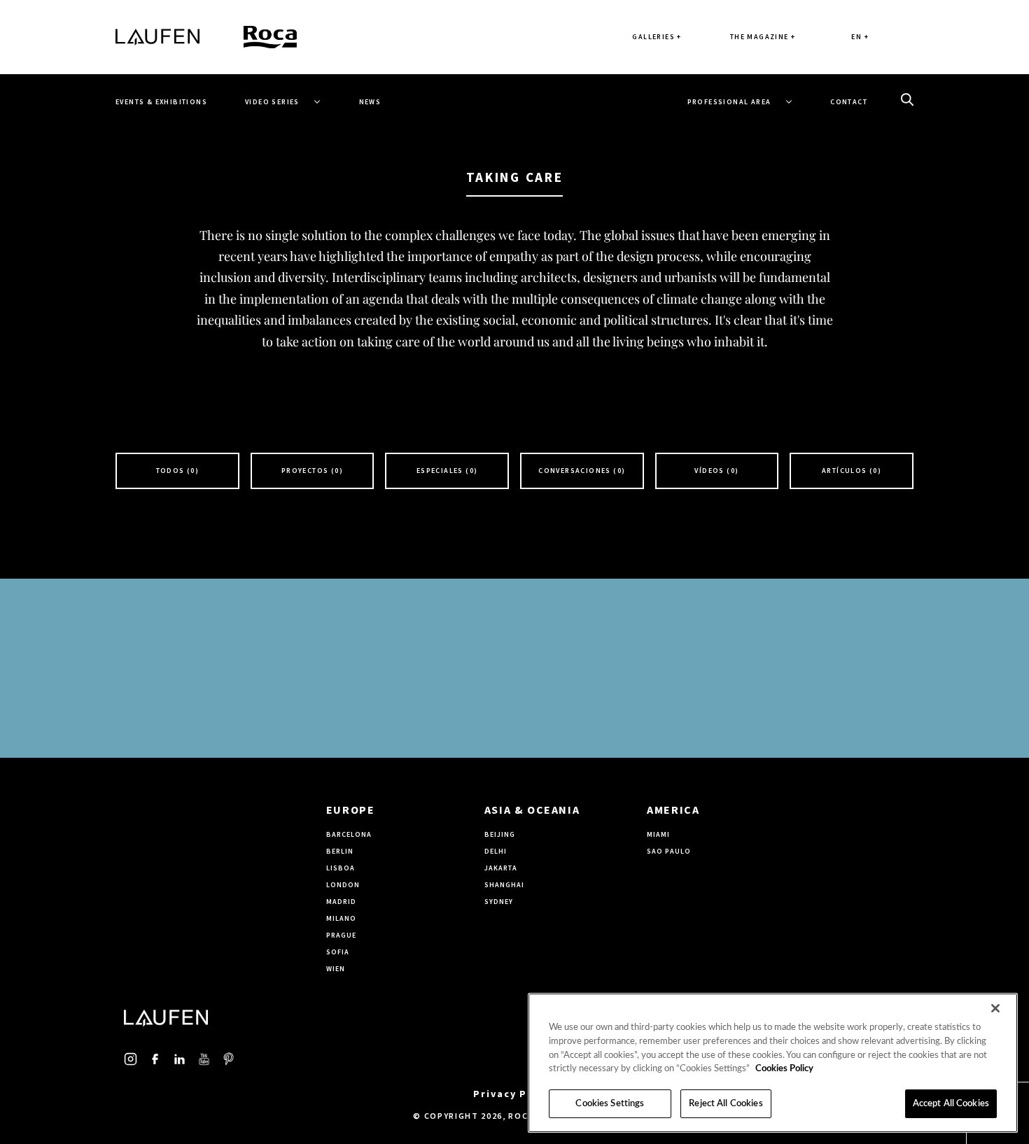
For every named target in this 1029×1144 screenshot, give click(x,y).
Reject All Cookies (725, 1103)
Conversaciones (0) (581, 470)
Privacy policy (514, 1093)
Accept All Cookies (951, 1103)
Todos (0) (178, 470)
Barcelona (349, 834)
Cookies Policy (784, 1068)
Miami (658, 834)
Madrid (341, 901)
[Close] (995, 1008)
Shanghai (504, 884)
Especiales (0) (447, 470)
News (370, 101)
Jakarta (500, 868)
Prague (341, 935)
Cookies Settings (609, 1103)
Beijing (499, 834)
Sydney (498, 901)
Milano (341, 918)
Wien (335, 968)
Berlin (340, 851)
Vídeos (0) (716, 470)
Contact (848, 101)
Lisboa (340, 868)
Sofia (337, 951)
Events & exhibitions (161, 101)
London (343, 884)
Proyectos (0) (312, 470)
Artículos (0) (851, 470)
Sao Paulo (669, 851)
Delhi (495, 851)
